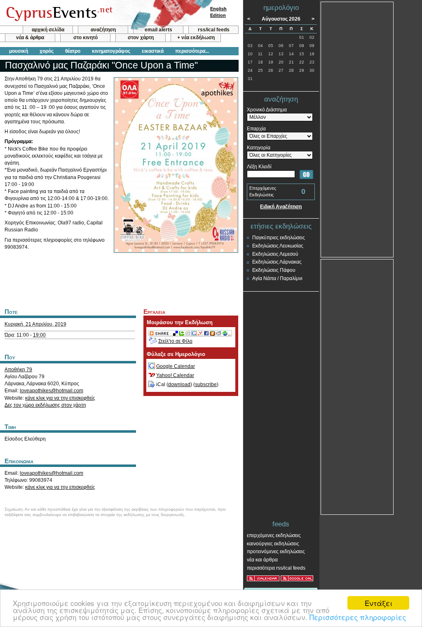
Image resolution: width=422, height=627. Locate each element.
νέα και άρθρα (262, 560)
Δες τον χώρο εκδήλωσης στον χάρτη (45, 405)
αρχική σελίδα (48, 30)
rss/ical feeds (214, 30)
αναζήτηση (103, 30)
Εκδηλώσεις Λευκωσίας (277, 246)
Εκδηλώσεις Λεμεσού (275, 254)
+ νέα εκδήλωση (196, 37)
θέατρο (72, 51)
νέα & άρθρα (30, 37)
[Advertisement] (119, 279)
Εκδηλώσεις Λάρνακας (277, 262)
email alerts (158, 30)
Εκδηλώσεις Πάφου (273, 270)
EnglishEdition (218, 12)
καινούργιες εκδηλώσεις (273, 544)
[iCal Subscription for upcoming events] (263, 578)
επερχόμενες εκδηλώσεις (274, 535)
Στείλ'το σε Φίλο (175, 341)
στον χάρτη (141, 37)
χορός (47, 51)
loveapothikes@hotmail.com (51, 391)
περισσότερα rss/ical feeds (276, 568)
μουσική (18, 51)
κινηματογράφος (111, 51)
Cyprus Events (58, 13)
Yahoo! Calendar (175, 375)
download (179, 384)
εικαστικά (153, 51)
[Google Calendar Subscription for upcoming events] (297, 578)
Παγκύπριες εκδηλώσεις (278, 237)
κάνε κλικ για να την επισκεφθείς (60, 398)
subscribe (206, 384)
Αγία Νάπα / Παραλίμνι (277, 278)
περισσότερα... (192, 51)
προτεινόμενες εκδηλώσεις (276, 551)
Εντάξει (378, 603)
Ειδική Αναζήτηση (281, 207)
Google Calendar (175, 366)
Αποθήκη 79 (18, 369)
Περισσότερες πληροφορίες (357, 617)
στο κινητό (85, 37)
